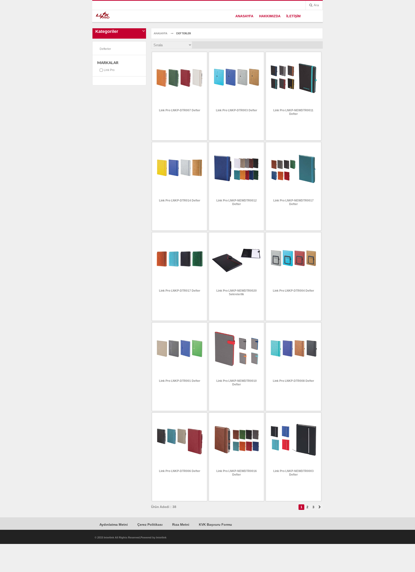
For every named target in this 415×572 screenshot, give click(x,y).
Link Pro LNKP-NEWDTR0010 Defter (236, 382)
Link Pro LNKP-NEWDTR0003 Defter (293, 472)
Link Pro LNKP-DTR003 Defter (236, 110)
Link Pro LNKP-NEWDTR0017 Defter (293, 202)
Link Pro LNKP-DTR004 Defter (293, 290)
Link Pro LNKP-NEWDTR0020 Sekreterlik (236, 292)
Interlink (161, 537)
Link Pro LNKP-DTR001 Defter (179, 381)
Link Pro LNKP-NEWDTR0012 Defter (236, 202)
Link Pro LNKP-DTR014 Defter (179, 200)
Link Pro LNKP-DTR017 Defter (179, 290)
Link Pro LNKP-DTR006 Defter (179, 471)
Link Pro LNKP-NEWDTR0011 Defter (293, 112)
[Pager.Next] (320, 507)
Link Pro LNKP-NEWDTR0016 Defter (236, 472)
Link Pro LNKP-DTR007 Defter (179, 110)
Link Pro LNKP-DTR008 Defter (293, 381)
